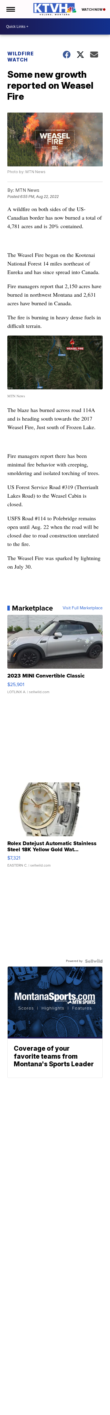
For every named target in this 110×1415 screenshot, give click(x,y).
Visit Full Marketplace (83, 608)
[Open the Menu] (10, 9)
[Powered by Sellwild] (94, 961)
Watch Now (92, 9)
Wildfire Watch (20, 56)
